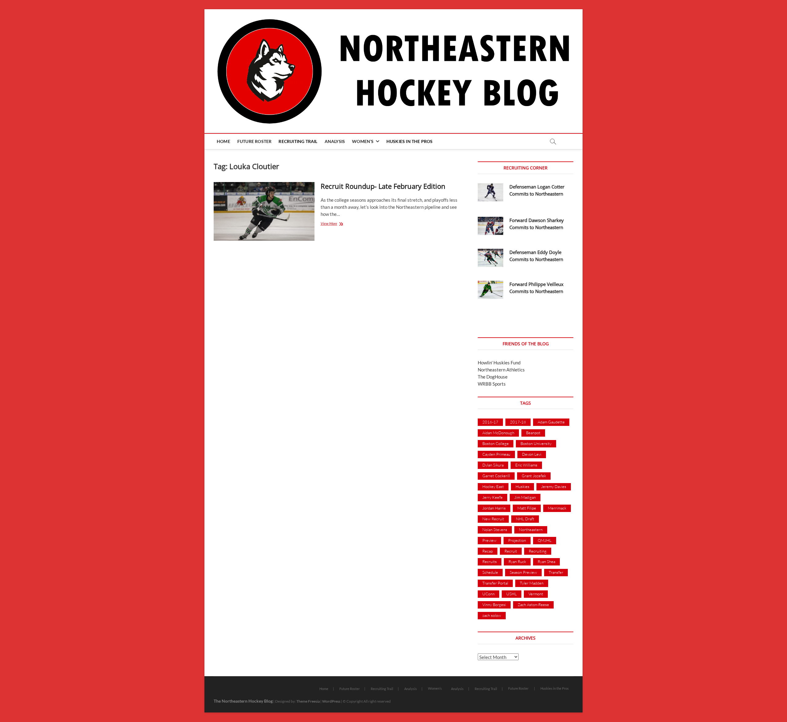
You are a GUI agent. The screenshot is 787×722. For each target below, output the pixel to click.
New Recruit (493, 518)
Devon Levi (531, 454)
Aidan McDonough (498, 432)
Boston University (536, 443)
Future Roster (254, 141)
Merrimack (557, 508)
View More (336, 224)
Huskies (522, 486)
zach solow (491, 615)
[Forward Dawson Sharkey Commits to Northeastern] (490, 226)
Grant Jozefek (534, 475)
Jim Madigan (525, 497)
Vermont (535, 593)
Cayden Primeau (496, 454)
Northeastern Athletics (501, 369)
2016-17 (490, 421)
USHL (511, 593)
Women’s (363, 141)
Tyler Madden (532, 583)
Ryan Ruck (517, 561)
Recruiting (538, 551)
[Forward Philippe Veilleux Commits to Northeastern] (490, 290)
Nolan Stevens (494, 529)
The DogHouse (493, 376)
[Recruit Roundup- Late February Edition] (264, 211)
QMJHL (545, 540)
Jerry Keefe (492, 497)
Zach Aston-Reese (533, 604)
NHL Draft (525, 518)
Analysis (335, 141)
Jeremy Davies (553, 486)
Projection (517, 540)
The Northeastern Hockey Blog (243, 701)
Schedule (490, 572)
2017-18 (518, 421)
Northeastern (531, 529)
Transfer (556, 572)
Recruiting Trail (298, 141)
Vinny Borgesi (494, 604)
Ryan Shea (546, 561)
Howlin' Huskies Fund (499, 362)
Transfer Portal (495, 583)
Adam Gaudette (551, 421)
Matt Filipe (526, 508)
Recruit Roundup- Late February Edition (383, 186)
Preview (489, 540)
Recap (487, 551)
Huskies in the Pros (409, 141)
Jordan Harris (494, 508)
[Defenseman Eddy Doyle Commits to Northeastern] (490, 258)
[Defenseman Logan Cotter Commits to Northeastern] (490, 192)
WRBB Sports (492, 384)
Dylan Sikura (493, 464)
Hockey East (493, 486)
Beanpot (533, 432)
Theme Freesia (308, 701)
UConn (488, 593)
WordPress (331, 701)
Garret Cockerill (496, 475)
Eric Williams (526, 464)
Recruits (489, 561)
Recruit (510, 551)
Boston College (495, 443)
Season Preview (523, 572)
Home (223, 141)
